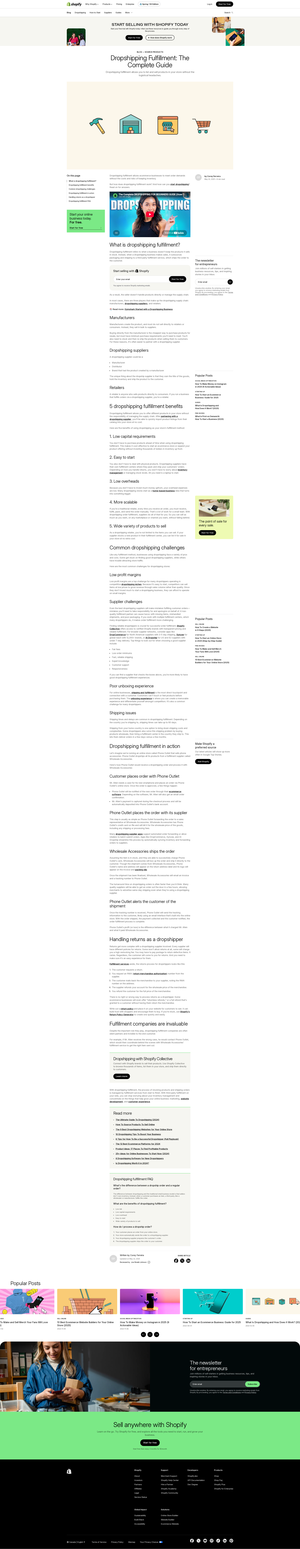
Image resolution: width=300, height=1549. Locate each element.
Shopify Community (169, 1493)
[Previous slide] (143, 1334)
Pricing (119, 4)
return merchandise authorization (150, 973)
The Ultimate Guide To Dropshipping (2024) (137, 1119)
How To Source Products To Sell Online (135, 1124)
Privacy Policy (217, 294)
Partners (138, 1484)
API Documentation (196, 1480)
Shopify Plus (219, 1484)
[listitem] (150, 1308)
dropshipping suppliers (136, 303)
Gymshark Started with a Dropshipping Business (149, 309)
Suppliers (108, 12)
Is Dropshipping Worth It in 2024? (132, 1163)
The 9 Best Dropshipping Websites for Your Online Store (144, 1129)
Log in (209, 4)
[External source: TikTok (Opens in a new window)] (218, 1541)
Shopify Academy (168, 1489)
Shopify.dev (193, 1476)
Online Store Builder (169, 1515)
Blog (69, 12)
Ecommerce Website (170, 1524)
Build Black (139, 1519)
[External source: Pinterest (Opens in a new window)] (231, 1541)
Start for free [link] (178, 279)
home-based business (164, 491)
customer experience (139, 1101)
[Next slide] (156, 1334)
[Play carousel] (150, 1334)
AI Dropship (151, 637)
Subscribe (252, 1384)
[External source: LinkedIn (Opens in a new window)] (225, 1541)
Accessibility (139, 1524)
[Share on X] (182, 1261)
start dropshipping (179, 184)
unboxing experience (141, 698)
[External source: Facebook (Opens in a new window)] (192, 1541)
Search (227, 12)
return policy (127, 1008)
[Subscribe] (230, 282)
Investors (138, 1480)
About (137, 1476)
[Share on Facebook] (176, 1261)
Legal (136, 1493)
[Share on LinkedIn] (188, 1261)
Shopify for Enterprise (223, 1489)
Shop (216, 1476)
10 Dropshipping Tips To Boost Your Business (138, 1134)
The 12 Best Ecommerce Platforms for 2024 (138, 1144)
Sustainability (140, 1515)
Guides (118, 12)
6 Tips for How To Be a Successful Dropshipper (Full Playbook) (147, 1139)
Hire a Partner (167, 1484)
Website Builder (167, 1519)
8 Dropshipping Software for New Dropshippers (140, 1158)
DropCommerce (118, 634)
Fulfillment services (119, 964)
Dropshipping (80, 12)
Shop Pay (218, 1480)
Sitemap (131, 1542)
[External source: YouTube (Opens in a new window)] (205, 1541)
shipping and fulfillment (143, 692)
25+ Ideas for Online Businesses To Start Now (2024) (142, 1153)
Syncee (180, 634)
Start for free (225, 4)
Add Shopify (203, 761)
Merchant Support (169, 1476)
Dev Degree (193, 1484)
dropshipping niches (131, 584)
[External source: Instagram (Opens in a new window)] (212, 1541)
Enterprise (130, 4)
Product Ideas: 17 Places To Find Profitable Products (142, 1149)
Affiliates (138, 1489)
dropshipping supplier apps (129, 834)
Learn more (121, 1076)
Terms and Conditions (232, 1392)
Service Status (140, 1497)
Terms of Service (99, 1542)
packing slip (141, 869)
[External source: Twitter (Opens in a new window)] (198, 1541)
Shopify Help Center (170, 1480)
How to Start (95, 12)
